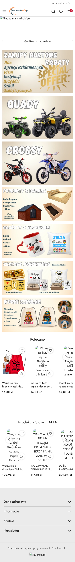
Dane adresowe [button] (15, 501)
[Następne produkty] (66, 357)
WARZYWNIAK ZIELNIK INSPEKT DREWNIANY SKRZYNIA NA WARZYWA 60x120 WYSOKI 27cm (41, 467)
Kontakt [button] (9, 521)
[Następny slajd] (72, 41)
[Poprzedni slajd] (2, 41)
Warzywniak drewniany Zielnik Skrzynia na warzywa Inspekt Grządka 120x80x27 (13, 467)
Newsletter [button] (11, 530)
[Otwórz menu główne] (4, 11)
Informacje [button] (11, 511)
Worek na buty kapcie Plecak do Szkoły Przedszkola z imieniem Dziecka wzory (13, 384)
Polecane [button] (37, 339)
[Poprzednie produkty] (9, 357)
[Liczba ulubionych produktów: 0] (61, 11)
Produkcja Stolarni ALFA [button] (37, 422)
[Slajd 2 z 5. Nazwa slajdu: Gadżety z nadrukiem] (37, 27)
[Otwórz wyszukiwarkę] (53, 11)
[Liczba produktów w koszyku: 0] (69, 11)
